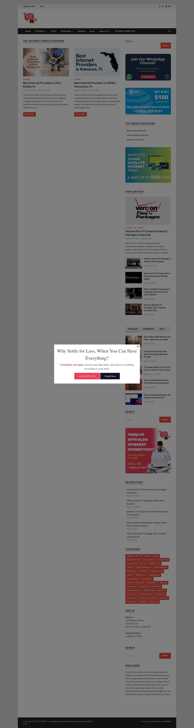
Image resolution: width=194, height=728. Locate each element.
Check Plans (110, 376)
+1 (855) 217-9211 (87, 376)
